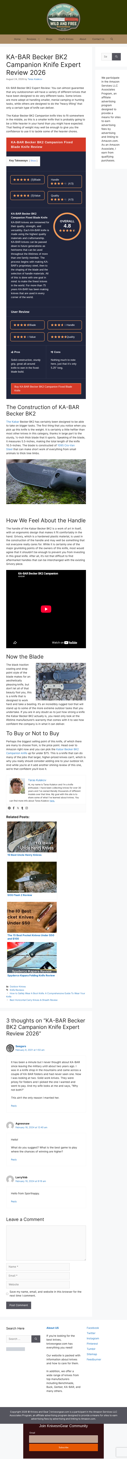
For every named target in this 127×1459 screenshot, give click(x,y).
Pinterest (92, 1343)
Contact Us (98, 39)
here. (52, 800)
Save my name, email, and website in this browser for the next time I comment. (45, 1293)
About (83, 39)
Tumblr (91, 1348)
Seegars (20, 1046)
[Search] (116, 56)
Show (33, 161)
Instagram (93, 1338)
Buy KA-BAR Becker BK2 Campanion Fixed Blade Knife (43, 388)
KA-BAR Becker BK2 (18, 88)
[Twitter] (18, 808)
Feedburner (94, 1359)
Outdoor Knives (18, 986)
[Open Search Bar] (111, 39)
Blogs (49, 39)
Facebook (93, 1327)
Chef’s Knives (66, 39)
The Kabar (12, 421)
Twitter (91, 1333)
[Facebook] (13, 808)
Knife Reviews (17, 990)
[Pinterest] (9, 808)
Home (17, 39)
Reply (14, 1105)
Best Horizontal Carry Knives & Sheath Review (34, 1000)
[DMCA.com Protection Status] (15, 1350)
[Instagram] (26, 808)
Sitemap (92, 1354)
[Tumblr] (22, 808)
